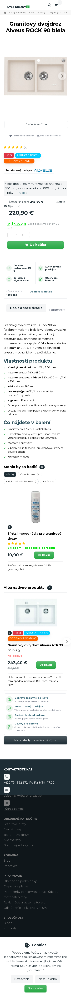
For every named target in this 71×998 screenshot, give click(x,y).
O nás (8, 923)
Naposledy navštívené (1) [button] (33, 740)
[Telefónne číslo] (6, 777)
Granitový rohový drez (19, 845)
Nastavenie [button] (21, 979)
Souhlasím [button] (35, 988)
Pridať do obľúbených (23, 135)
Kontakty (10, 928)
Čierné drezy (12, 829)
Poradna (11, 855)
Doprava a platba (41, 291)
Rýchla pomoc (13, 808)
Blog (7, 860)
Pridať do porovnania (51, 135)
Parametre (57, 310)
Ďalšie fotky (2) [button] (34, 124)
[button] (62, 76)
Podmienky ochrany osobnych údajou (31, 891)
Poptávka (10, 866)
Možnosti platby (15, 897)
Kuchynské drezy (17, 12)
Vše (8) (10, 474)
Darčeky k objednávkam (21, 279)
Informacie (13, 875)
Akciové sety (12, 840)
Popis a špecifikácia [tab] (26, 308)
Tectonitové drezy (16, 834)
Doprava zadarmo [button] (19, 161)
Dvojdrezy (53, 12)
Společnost (14, 917)
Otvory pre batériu (51, 279)
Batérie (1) (48, 481)
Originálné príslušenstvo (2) (21, 481)
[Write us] (6, 803)
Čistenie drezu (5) (29, 474)
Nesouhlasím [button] (48, 979)
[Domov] (18, 7)
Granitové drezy (37, 12)
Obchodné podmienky (20, 881)
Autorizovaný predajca (53, 268)
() (25, 147)
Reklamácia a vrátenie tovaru (24, 902)
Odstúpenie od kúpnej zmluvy (25, 907)
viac (22, 192)
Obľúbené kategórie (20, 818)
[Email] (6, 790)
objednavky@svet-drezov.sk (23, 795)
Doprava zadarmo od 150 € (22, 268)
